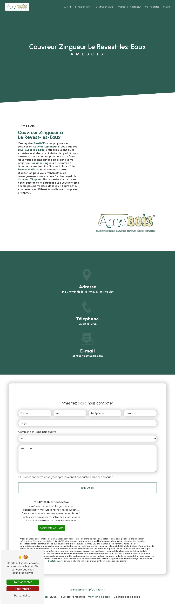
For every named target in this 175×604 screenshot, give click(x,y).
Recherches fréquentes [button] (87, 590)
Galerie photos (152, 7)
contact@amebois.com (87, 355)
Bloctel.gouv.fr (55, 561)
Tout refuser (23, 588)
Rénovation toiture (83, 7)
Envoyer (87, 487)
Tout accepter (23, 582)
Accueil (67, 7)
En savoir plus (42, 208)
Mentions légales (99, 596)
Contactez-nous (43, 222)
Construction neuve (104, 7)
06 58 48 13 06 (87, 323)
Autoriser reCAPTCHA (51, 527)
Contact (166, 7)
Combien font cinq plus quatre (37, 431)
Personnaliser (22, 595)
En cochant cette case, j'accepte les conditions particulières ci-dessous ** (67, 477)
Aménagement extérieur (129, 7)
